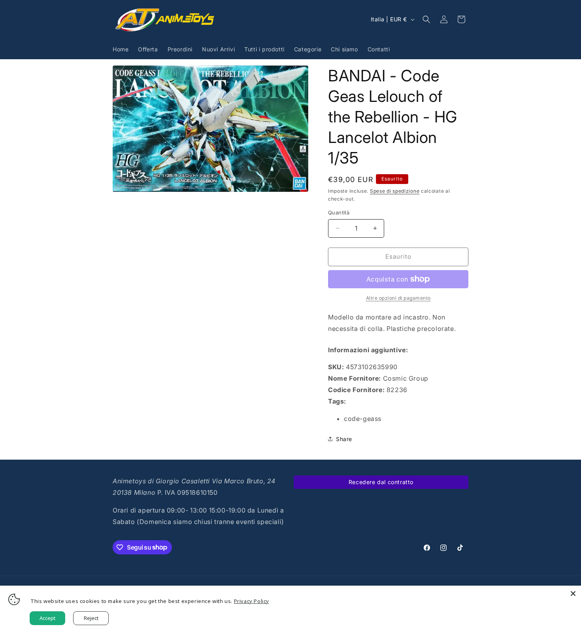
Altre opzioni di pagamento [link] (398, 298)
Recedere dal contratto (381, 482)
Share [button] (344, 439)
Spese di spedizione (394, 191)
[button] (426, 19)
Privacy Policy (251, 601)
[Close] (573, 593)
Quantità (338, 212)
